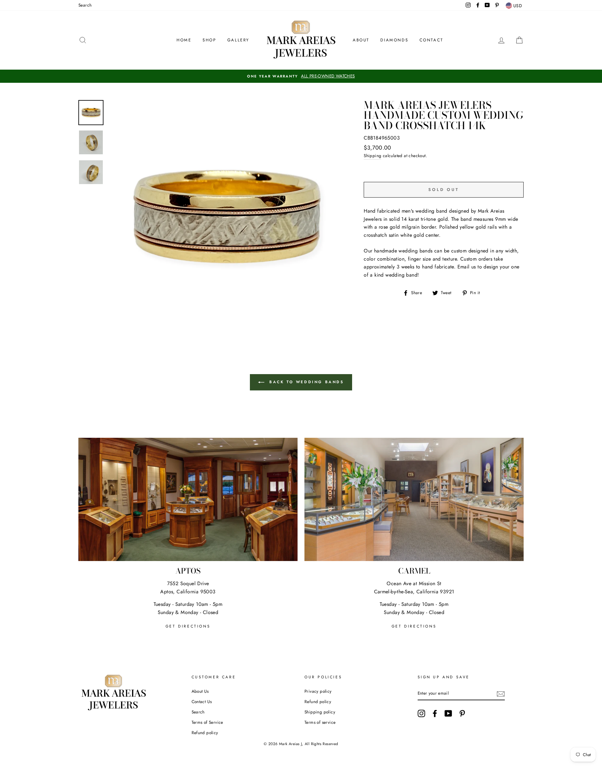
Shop (209, 40)
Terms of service (319, 722)
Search (85, 5)
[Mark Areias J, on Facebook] (435, 713)
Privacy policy (318, 691)
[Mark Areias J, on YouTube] (448, 713)
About (361, 40)
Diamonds (394, 40)
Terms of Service (207, 722)
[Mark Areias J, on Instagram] (421, 713)
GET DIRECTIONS (188, 626)
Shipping (372, 155)
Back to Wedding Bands (305, 381)
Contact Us (202, 701)
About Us (200, 691)
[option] (301, 76)
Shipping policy (319, 712)
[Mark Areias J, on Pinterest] (462, 713)
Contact (431, 40)
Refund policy (205, 732)
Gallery (238, 40)
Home (184, 40)
